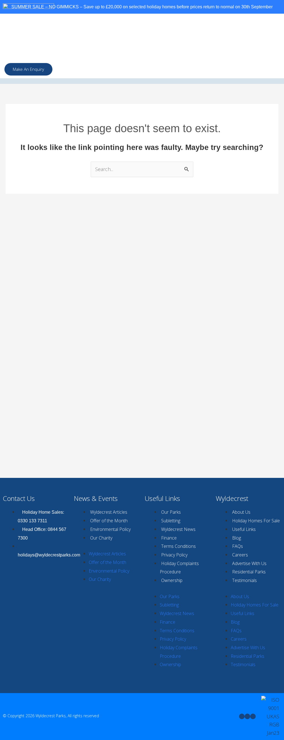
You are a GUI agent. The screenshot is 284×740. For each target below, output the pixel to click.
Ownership (171, 580)
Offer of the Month (109, 521)
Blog (236, 538)
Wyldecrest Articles (108, 512)
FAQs (237, 546)
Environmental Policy (110, 529)
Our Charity (101, 538)
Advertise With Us (249, 563)
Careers (240, 555)
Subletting (170, 521)
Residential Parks (249, 572)
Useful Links (244, 529)
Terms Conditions (178, 546)
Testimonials (244, 580)
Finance (169, 538)
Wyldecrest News (178, 529)
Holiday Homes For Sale (256, 521)
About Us (241, 512)
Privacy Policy (174, 555)
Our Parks (171, 512)
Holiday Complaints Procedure (179, 567)
